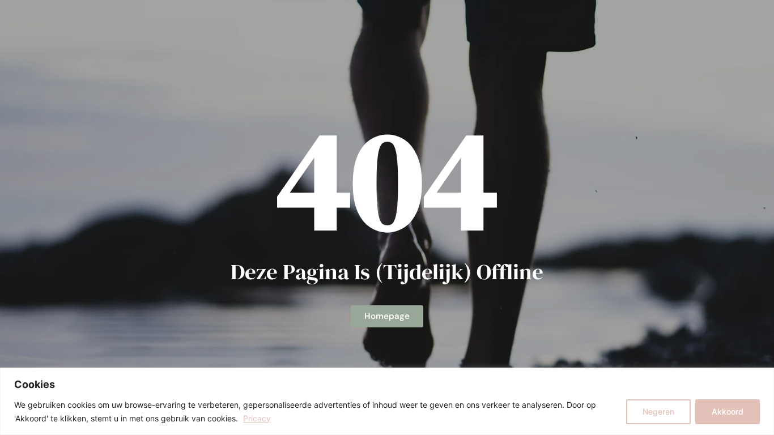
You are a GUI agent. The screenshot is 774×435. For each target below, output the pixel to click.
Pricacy (257, 418)
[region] (387, 401)
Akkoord (727, 411)
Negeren (658, 411)
